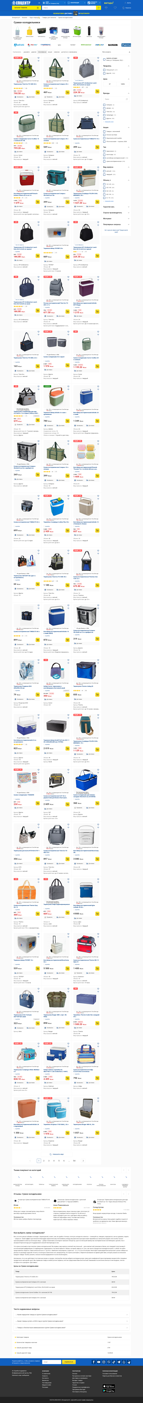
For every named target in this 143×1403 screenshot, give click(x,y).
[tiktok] (114, 1362)
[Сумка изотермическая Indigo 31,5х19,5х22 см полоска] (86, 1053)
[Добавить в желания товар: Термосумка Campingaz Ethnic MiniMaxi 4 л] (38, 1043)
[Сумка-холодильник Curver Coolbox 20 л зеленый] (86, 342)
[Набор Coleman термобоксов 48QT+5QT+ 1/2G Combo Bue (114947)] (57, 1053)
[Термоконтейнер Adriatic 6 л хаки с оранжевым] (57, 396)
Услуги (74, 1385)
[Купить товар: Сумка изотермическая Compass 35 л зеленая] (67, 147)
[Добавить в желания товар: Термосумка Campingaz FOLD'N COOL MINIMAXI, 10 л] (98, 715)
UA (39, 3)
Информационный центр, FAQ (22, 1373)
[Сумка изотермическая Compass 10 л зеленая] (57, 451)
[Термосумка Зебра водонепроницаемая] (57, 889)
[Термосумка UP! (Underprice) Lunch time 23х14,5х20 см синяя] (27, 287)
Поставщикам (46, 1382)
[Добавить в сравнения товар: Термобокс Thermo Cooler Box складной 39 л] (98, 991)
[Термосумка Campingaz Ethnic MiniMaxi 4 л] (27, 1053)
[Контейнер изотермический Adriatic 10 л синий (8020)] (57, 615)
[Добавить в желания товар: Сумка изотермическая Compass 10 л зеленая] (68, 441)
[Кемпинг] (86, 45)
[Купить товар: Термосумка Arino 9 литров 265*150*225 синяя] (38, 1023)
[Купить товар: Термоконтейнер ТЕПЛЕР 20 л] (67, 257)
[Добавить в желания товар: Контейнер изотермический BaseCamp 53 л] (68, 934)
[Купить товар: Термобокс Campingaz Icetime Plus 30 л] (67, 530)
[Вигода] (109, 3)
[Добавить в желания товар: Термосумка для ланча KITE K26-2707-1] (38, 824)
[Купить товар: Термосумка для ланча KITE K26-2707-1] (38, 859)
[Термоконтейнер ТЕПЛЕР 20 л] (57, 232)
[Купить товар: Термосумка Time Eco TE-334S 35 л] (67, 585)
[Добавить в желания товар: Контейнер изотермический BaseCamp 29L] (98, 824)
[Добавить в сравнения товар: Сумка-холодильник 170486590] (38, 773)
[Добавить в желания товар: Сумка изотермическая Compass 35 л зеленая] (68, 112)
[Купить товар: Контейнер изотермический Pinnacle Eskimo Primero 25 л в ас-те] (38, 202)
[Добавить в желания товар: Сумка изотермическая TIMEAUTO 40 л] (38, 605)
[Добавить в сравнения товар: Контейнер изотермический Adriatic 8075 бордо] (98, 280)
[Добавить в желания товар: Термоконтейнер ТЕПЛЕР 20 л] (68, 222)
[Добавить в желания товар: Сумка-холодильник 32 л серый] (68, 332)
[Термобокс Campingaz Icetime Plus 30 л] (57, 506)
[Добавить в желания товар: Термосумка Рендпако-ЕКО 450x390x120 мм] (38, 660)
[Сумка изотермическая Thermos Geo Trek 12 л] (86, 561)
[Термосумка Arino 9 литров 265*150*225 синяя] (27, 999)
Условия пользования (109, 1373)
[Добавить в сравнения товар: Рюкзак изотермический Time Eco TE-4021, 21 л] (68, 280)
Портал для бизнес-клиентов (112, 1376)
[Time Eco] (32, 45)
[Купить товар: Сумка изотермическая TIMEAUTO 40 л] (38, 640)
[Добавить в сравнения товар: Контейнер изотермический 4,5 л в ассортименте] (38, 718)
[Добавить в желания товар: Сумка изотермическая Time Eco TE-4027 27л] (68, 824)
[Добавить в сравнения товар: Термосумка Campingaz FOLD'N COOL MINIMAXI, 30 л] (98, 170)
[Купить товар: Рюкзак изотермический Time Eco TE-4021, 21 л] (67, 311)
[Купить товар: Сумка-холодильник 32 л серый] (67, 365)
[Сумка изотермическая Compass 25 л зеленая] (57, 68)
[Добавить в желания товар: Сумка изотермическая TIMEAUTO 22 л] (38, 496)
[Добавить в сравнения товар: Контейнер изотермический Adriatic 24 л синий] (98, 389)
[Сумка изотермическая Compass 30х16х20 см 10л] (57, 177)
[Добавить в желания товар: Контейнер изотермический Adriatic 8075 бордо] (98, 277)
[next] (128, 1170)
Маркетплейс (46, 1385)
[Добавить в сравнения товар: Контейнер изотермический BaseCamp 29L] (98, 827)
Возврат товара (77, 1380)
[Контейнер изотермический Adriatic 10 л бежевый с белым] (86, 506)
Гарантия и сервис (78, 1382)
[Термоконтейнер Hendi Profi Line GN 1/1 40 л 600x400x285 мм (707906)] (57, 725)
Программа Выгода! (78, 1389)
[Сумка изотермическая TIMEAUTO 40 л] (27, 615)
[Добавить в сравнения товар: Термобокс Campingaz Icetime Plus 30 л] (68, 499)
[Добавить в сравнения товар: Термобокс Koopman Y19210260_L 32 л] (68, 1101)
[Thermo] (126, 45)
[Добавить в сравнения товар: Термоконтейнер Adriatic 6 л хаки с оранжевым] (68, 389)
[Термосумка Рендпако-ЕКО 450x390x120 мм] (27, 670)
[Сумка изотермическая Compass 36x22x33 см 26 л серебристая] (27, 451)
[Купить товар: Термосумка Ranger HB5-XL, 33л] (97, 1133)
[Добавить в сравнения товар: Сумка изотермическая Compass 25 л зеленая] (68, 61)
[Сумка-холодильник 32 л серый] (57, 342)
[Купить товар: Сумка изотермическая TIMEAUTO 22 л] (38, 530)
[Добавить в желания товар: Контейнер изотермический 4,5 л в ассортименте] (38, 715)
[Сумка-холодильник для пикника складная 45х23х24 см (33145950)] (86, 780)
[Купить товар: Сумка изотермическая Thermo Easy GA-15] (38, 914)
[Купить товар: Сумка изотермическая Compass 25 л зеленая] (67, 92)
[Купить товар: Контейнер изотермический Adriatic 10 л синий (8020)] (67, 640)
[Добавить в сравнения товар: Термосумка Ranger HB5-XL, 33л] (98, 1101)
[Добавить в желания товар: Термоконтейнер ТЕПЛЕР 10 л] (38, 934)
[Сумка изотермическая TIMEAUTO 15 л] (86, 123)
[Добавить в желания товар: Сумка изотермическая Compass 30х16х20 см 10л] (68, 167)
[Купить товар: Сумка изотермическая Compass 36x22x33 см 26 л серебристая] (38, 474)
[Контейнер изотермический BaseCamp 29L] (86, 834)
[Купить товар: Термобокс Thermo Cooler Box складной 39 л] (97, 1023)
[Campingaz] (46, 45)
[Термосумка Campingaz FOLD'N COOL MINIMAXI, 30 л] (86, 177)
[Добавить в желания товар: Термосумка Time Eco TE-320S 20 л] (38, 58)
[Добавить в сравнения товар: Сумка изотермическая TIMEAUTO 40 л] (38, 608)
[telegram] (119, 1362)
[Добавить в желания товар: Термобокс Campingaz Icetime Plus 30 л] (68, 496)
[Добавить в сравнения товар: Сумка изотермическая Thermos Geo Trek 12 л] (98, 553)
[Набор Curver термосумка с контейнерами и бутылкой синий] (57, 670)
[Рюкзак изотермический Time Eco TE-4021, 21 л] (57, 287)
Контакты (45, 1378)
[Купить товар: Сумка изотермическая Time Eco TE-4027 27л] (67, 859)
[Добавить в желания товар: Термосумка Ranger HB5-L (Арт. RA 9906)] (68, 989)
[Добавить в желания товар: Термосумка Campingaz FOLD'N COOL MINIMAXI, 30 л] (98, 167)
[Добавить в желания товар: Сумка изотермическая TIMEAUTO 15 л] (98, 112)
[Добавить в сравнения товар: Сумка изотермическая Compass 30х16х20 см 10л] (68, 170)
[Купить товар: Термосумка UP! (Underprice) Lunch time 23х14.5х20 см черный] (38, 256)
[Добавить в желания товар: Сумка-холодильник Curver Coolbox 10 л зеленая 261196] (38, 112)
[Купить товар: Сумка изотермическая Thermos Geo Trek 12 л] (97, 585)
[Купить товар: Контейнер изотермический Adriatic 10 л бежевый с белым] (97, 530)
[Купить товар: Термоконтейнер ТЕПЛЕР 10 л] (38, 968)
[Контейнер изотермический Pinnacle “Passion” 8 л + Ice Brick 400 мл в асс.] (86, 451)
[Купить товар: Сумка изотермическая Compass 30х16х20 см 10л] (67, 202)
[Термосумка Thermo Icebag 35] (86, 670)
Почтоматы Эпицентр (79, 1392)
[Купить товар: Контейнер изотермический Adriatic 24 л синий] (97, 421)
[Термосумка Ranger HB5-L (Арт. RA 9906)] (57, 999)
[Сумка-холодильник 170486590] (27, 780)
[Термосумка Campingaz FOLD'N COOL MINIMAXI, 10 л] (86, 725)
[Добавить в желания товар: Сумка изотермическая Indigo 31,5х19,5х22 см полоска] (98, 1043)
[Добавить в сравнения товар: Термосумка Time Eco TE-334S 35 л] (68, 553)
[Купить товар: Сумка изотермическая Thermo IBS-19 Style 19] (97, 968)
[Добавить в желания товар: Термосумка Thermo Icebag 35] (98, 660)
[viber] (109, 1362)
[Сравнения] (106, 7)
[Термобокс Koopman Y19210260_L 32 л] (57, 1108)
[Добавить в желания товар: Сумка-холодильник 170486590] (38, 770)
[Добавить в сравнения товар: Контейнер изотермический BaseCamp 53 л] (68, 937)
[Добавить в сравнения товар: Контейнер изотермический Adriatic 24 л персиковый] (38, 1101)
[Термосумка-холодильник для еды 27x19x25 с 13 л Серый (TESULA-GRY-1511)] (27, 396)
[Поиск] (98, 8)
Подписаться (69, 1362)
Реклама (45, 1387)
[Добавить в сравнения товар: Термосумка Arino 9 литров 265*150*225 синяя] (38, 991)
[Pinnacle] (99, 45)
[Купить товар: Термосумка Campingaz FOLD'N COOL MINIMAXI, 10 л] (97, 749)
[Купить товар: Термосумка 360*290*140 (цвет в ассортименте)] (38, 584)
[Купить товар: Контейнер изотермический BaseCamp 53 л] (67, 968)
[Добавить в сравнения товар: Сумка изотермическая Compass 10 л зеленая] (68, 444)
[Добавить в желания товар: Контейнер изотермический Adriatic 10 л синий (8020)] (68, 605)
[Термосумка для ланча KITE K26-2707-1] (27, 834)
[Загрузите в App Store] (108, 1386)
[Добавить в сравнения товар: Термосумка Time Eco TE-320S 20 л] (38, 61)
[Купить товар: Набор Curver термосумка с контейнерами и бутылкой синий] (67, 695)
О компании (46, 1373)
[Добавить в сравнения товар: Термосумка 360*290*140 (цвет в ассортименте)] (38, 553)
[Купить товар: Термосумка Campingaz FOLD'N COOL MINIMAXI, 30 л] (97, 202)
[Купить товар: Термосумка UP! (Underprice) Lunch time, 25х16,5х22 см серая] (97, 91)
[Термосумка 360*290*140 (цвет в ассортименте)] (27, 561)
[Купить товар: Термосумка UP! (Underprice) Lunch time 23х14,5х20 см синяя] (38, 310)
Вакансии (45, 1380)
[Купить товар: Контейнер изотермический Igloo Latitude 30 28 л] (97, 914)
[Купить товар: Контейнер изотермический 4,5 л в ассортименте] (38, 748)
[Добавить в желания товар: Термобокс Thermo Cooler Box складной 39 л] (98, 989)
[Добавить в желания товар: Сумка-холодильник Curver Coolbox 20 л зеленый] (98, 332)
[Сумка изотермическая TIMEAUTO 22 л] (27, 506)
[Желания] (115, 7)
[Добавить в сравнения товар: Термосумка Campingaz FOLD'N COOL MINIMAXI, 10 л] (98, 718)
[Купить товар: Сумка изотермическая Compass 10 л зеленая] (67, 476)
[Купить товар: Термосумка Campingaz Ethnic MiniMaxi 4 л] (38, 1078)
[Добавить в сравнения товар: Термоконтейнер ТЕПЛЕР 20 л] (68, 225)
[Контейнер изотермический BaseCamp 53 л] (57, 944)
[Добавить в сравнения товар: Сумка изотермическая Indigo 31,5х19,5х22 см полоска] (98, 1046)
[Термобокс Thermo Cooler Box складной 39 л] (86, 999)
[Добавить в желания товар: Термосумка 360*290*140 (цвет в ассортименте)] (38, 550)
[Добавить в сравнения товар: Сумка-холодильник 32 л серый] (68, 334)
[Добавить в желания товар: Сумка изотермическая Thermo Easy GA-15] (38, 879)
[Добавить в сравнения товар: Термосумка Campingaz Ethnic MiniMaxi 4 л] (38, 1046)
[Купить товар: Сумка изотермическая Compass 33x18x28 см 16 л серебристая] (97, 639)
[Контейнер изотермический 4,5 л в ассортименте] (27, 725)
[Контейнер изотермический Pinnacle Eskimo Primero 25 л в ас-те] (27, 177)
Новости (45, 1376)
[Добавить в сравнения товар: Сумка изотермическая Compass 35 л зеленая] (68, 115)
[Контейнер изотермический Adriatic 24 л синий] (86, 396)
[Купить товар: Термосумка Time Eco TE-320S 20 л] (38, 92)
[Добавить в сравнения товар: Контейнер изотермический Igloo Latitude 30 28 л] (98, 882)
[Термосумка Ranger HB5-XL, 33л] (86, 1108)
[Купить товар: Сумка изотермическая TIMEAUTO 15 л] (97, 147)
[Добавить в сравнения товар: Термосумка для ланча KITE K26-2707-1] (38, 827)
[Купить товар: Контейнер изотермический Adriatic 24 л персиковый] (38, 1133)
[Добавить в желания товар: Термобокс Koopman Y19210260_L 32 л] (68, 1098)
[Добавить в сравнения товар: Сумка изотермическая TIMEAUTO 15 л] (98, 115)
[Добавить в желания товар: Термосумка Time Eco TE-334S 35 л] (68, 550)
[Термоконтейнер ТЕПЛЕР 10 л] (27, 944)
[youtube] (99, 1362)
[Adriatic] (19, 45)
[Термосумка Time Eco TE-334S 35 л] (57, 561)
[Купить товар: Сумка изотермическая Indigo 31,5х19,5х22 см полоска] (97, 1078)
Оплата (74, 1373)
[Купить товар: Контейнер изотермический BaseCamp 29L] (97, 859)
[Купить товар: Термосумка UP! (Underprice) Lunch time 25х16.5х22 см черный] (97, 256)
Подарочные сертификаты (81, 1387)
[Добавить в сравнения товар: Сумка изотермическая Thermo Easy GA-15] (38, 882)
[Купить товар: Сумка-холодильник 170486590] (38, 803)
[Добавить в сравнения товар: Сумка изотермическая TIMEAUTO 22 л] (38, 499)
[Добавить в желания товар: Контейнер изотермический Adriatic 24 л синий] (98, 386)
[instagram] (104, 1362)
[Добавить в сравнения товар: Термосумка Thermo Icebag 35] (98, 663)
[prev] (123, 1170)
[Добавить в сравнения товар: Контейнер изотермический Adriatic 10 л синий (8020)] (68, 608)
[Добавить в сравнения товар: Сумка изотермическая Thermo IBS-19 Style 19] (98, 937)
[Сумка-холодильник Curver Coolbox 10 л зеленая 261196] (27, 123)
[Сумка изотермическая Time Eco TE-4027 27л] (57, 834)
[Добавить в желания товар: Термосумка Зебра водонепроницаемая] (68, 879)
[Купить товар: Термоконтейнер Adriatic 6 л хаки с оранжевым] (67, 421)
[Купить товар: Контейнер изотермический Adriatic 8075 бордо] (97, 311)
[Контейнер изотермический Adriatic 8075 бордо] (86, 287)
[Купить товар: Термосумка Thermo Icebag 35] (97, 694)
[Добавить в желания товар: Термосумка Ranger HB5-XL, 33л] (98, 1098)
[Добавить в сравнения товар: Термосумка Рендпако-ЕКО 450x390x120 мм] (38, 663)
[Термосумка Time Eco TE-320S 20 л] (27, 68)
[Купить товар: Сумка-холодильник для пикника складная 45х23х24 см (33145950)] (97, 803)
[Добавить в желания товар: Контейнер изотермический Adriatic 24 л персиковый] (38, 1098)
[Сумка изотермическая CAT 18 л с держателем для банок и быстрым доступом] (57, 780)
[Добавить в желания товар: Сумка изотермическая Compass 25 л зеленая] (68, 58)
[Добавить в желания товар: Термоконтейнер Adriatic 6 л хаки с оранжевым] (68, 386)
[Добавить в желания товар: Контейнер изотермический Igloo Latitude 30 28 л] (98, 879)
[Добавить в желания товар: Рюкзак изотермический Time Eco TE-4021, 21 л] (68, 277)
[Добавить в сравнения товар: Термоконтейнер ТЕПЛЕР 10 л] (38, 937)
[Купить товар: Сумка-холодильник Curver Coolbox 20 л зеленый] (97, 366)
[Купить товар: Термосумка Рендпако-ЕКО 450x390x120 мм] (38, 694)
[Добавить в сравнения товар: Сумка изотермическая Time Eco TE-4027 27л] (68, 827)
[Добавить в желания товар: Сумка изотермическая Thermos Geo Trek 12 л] (98, 550)
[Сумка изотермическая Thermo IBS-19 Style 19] (86, 944)
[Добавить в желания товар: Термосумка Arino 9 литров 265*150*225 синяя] (38, 989)
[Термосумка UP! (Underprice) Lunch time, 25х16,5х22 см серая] (86, 68)
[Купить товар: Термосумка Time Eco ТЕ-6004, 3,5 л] (38, 366)
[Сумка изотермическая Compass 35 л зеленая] (57, 123)
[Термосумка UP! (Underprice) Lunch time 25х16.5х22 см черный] (86, 232)
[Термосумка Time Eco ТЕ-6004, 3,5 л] (27, 342)
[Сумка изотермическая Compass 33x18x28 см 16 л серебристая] (86, 615)
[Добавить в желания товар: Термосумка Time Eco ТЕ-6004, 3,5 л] (38, 332)
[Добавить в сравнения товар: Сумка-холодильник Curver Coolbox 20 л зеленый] (98, 334)
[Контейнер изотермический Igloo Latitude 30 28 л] (86, 889)
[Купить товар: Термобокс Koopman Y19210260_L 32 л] (67, 1133)
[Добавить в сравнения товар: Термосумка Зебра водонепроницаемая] (68, 882)
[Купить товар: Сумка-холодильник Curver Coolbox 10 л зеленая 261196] (38, 147)
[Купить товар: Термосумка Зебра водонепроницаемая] (67, 913)
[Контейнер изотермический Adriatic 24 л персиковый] (27, 1108)
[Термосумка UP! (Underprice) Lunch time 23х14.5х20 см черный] (27, 232)
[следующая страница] (83, 1161)
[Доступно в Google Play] (108, 1391)
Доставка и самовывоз (80, 1378)
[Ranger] (113, 45)
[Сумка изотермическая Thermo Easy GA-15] (27, 889)
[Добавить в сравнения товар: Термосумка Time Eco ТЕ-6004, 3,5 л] (38, 334)
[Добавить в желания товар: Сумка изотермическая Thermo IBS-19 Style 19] (98, 934)
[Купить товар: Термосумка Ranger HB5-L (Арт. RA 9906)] (67, 1023)
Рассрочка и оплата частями (81, 1376)
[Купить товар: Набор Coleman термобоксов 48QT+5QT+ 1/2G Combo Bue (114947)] (67, 1078)
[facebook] (94, 1362)
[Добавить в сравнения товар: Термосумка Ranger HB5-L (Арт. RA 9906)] (68, 991)
